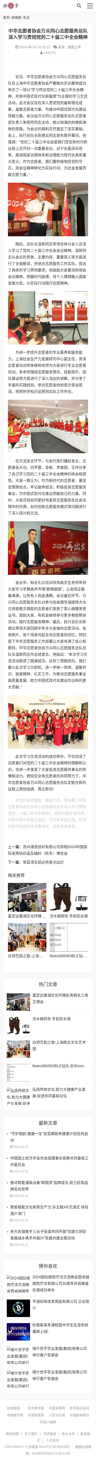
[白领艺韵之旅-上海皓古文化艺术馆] (27, 937)
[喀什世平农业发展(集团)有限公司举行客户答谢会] (18, 1355)
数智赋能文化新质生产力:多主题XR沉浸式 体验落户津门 (49, 1210)
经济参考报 (36, 1408)
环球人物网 (48, 1422)
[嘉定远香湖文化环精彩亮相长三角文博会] (27, 897)
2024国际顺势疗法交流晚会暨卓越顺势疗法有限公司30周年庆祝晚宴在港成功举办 (60, 1283)
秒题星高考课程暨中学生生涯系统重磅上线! (60, 1328)
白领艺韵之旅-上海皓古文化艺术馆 (36, 956)
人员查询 (52, 1440)
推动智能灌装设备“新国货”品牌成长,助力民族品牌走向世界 (49, 1186)
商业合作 (68, 1434)
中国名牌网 (57, 1408)
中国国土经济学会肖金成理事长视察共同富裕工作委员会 (49, 1161)
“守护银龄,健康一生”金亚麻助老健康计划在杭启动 (49, 1137)
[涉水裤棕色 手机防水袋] (69, 897)
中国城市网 (15, 1415)
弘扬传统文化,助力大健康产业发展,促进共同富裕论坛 (59, 1092)
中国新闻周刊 (79, 1415)
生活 (26, 17)
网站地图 (12, 1434)
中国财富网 (36, 1415)
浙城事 (40, 6)
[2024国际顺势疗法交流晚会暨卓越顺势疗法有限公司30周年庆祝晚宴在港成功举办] (18, 1284)
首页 (6, 17)
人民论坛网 (57, 1415)
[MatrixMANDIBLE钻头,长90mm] (69, 937)
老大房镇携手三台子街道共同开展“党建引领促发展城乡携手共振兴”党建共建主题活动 (48, 1235)
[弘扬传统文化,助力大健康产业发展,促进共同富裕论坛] (18, 1096)
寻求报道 (49, 1434)
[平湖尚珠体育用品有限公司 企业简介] (18, 1308)
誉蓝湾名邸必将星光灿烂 (43, 862)
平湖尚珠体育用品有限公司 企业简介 (60, 1305)
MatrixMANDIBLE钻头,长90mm (58, 1066)
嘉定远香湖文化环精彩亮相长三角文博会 (41, 916)
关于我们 (31, 1434)
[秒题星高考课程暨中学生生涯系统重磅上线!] (18, 1332)
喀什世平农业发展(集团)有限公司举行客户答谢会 (59, 1352)
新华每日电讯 (79, 1408)
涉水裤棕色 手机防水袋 (69, 916)
